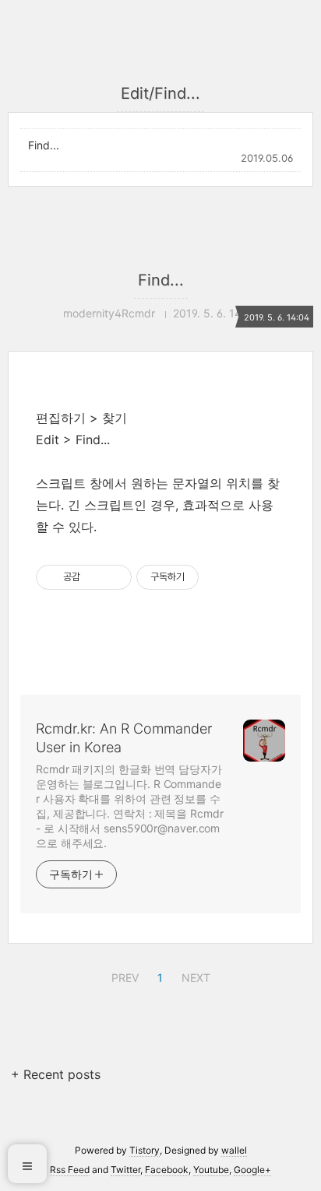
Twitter (125, 1169)
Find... (43, 145)
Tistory (144, 1150)
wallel (234, 1150)
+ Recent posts (56, 1074)
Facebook (167, 1169)
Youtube (211, 1169)
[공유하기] (94, 577)
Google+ (252, 1169)
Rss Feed (70, 1169)
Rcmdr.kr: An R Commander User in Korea (124, 737)
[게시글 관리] (114, 577)
